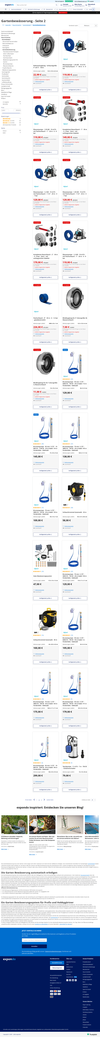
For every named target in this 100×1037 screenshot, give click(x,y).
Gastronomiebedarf (7, 31)
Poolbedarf (5, 74)
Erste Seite (28, 800)
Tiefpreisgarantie (39, 81)
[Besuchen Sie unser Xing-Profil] (76, 981)
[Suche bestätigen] (56, 5)
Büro (2, 90)
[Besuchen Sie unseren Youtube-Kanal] (67, 981)
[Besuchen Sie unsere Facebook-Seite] (70, 981)
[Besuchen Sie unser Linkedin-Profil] (73, 981)
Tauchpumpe (7, 56)
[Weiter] (44, 799)
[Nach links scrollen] (3, 12)
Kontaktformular (57, 963)
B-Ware (3, 98)
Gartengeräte (6, 72)
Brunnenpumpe (7, 64)
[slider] (1, 113)
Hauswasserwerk (85, 875)
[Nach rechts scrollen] (97, 12)
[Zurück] (34, 799)
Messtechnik (5, 35)
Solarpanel (5, 45)
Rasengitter (5, 47)
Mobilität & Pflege (6, 92)
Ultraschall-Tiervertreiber (9, 41)
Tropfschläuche (7, 68)
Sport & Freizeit (5, 96)
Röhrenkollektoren (8, 43)
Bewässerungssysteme (9, 70)
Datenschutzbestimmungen (53, 951)
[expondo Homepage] (3, 25)
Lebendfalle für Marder (65, 924)
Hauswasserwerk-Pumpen (11, 52)
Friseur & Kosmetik (6, 84)
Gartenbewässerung (8, 50)
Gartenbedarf (6, 39)
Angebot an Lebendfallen (41, 924)
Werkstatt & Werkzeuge (8, 33)
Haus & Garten (5, 37)
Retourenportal (57, 968)
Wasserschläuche (8, 66)
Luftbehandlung (6, 82)
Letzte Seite (50, 800)
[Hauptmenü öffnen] (5, 9)
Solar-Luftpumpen (8, 54)
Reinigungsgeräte (6, 88)
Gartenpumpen (7, 58)
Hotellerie (4, 94)
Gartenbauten (6, 78)
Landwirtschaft (5, 86)
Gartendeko (5, 76)
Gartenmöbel (6, 80)
